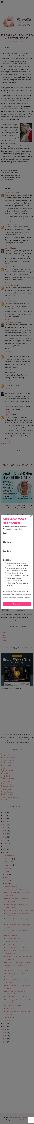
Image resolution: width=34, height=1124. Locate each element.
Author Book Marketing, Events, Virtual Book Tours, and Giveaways (18, 564)
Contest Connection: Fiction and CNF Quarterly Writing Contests (17, 569)
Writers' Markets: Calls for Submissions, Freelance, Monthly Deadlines (17, 583)
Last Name (7, 551)
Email (5, 533)
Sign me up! (17, 604)
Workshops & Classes (14, 578)
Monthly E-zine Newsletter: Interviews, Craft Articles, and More (18, 574)
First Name (7, 542)
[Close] (31, 516)
